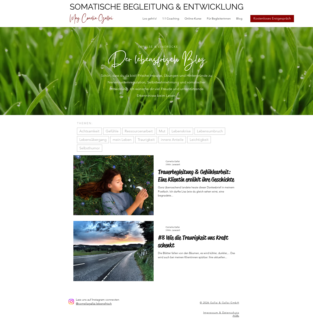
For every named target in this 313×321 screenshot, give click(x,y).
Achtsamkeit (89, 131)
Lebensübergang (93, 139)
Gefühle (112, 131)
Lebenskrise (181, 131)
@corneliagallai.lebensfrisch (94, 303)
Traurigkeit (146, 139)
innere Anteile (172, 139)
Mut (162, 131)
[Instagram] (71, 301)
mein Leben (122, 139)
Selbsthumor (89, 148)
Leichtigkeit (199, 139)
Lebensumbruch (210, 131)
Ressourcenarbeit (139, 131)
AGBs (236, 315)
